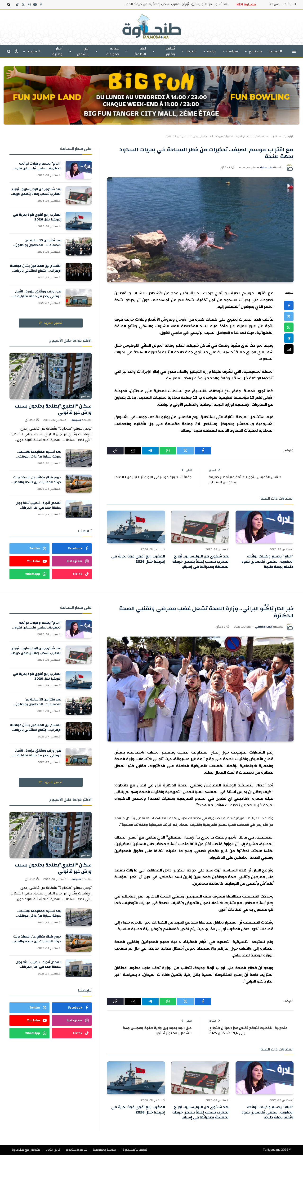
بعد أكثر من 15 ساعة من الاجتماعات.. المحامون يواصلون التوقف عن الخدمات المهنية (38, 242)
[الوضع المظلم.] (16, 51)
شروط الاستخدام (76, 1150)
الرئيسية (275, 51)
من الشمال (83, 51)
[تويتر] (289, 316)
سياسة (232, 51)
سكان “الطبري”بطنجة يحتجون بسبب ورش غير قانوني (53, 409)
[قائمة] (294, 51)
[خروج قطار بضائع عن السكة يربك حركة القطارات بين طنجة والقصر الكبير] (79, 484)
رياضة (211, 51)
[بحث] (9, 4)
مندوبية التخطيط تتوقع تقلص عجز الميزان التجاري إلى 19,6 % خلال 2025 (248, 1031)
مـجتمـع (255, 51)
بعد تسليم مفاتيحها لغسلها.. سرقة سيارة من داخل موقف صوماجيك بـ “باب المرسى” (39, 454)
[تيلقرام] (289, 338)
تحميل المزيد (52, 323)
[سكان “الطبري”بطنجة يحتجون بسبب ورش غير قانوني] (50, 376)
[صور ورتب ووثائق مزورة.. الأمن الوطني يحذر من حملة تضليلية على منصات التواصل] (79, 298)
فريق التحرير (52, 1150)
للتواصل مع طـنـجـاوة (26, 1150)
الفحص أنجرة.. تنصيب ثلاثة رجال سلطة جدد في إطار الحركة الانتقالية (38, 505)
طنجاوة (76, 419)
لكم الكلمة (140, 51)
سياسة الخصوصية (104, 1150)
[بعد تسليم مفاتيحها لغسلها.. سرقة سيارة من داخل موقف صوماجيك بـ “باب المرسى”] (79, 458)
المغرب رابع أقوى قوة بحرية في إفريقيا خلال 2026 (138, 559)
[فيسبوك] (289, 305)
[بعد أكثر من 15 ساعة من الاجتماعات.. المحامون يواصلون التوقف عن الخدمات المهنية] (79, 247)
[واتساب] (289, 327)
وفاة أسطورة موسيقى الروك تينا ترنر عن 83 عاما (153, 477)
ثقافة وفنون (170, 51)
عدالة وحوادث (112, 51)
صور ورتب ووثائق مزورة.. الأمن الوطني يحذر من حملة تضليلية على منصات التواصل (35, 294)
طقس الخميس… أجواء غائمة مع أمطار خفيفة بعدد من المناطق (245, 480)
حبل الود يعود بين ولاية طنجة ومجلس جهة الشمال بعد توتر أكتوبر (157, 1031)
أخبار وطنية (57, 51)
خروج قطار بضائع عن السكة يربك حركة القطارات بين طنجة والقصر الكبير (37, 480)
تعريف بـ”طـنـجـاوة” (134, 1150)
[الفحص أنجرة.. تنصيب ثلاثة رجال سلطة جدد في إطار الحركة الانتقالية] (79, 509)
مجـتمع (85, 396)
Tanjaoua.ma (272, 1150)
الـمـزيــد (33, 51)
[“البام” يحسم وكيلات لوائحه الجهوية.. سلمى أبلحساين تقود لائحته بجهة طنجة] (265, 527)
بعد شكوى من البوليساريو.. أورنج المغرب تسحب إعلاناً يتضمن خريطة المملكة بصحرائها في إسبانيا (175, 4)
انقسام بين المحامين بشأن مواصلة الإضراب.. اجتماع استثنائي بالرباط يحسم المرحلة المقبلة (35, 268)
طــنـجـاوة (266, 167)
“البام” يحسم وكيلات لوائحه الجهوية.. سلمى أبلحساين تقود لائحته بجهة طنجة (267, 561)
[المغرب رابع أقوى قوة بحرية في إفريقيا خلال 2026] (136, 527)
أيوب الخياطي (263, 626)
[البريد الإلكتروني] (289, 349)
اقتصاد (191, 51)
